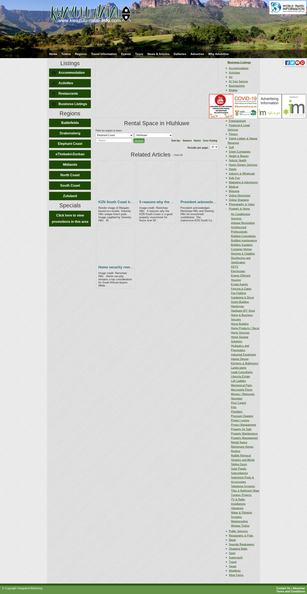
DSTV (234, 266)
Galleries (180, 54)
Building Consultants (243, 236)
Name (197, 140)
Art (230, 77)
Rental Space (239, 442)
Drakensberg (70, 133)
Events (126, 54)
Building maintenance (244, 240)
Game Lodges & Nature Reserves (242, 140)
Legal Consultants (242, 372)
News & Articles (158, 54)
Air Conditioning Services (240, 216)
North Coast (70, 175)
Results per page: (198, 147)
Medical (233, 186)
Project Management (243, 424)
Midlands (70, 164)
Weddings (235, 570)
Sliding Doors (239, 464)
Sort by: (176, 140)
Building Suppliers (242, 244)
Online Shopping (239, 199)
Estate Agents (239, 284)
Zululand (70, 196)
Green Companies (240, 151)
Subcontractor (239, 473)
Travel (232, 561)
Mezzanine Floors (241, 389)
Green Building (240, 301)
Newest (187, 140)
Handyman (237, 306)
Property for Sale (241, 429)
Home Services (240, 332)
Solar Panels (238, 468)
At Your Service (238, 81)
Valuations (237, 508)
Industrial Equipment (243, 354)
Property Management (244, 438)
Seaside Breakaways (241, 544)
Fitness (233, 134)
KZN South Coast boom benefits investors (133, 202)
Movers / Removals (243, 394)
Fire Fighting (238, 293)
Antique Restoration (243, 222)
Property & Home (239, 208)
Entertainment (237, 120)
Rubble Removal (241, 455)
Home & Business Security (242, 317)
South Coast (70, 185)
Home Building (240, 323)
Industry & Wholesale (242, 173)
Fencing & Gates (241, 288)
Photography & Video (242, 204)
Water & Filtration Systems (241, 515)
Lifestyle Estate (240, 376)
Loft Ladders (238, 380)
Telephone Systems (243, 486)
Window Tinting (240, 525)
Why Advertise (218, 54)
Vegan (232, 566)
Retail (232, 540)
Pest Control (238, 402)
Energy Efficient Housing (240, 278)
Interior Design (240, 359)
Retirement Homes (242, 446)
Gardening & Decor (242, 297)
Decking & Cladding (243, 253)
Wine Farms (236, 575)
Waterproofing (239, 521)
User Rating (210, 140)
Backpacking (237, 85)
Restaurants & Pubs (241, 535)
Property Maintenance (244, 433)
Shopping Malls (238, 548)
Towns (66, 54)
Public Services (238, 531)
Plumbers (236, 411)
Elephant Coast (70, 143)
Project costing (240, 420)
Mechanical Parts (241, 385)
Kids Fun (234, 178)
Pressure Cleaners (242, 416)
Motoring (234, 191)
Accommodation (71, 72)
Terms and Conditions (290, 591)
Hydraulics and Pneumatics (240, 348)
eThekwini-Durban (70, 154)
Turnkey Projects (241, 495)
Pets (234, 407)
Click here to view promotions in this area (70, 218)
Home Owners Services (243, 164)
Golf (231, 147)
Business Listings (72, 104)
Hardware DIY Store (243, 310)
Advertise (197, 54)
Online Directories (239, 195)
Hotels (233, 169)
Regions (81, 54)
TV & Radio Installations (238, 501)
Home (53, 54)
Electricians (238, 271)
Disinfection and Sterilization (240, 260)
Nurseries (236, 398)
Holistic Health (237, 160)
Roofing (235, 451)
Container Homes (241, 249)
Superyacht (236, 557)
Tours (139, 54)
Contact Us (283, 588)
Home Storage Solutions (239, 339)
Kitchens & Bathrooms (244, 363)
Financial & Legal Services (239, 127)
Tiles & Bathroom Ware (245, 490)
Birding (233, 90)
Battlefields (70, 123)
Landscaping (238, 367)
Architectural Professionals (239, 229)
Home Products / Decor (245, 328)
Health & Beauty (239, 156)
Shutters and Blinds (243, 459)
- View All (177, 155)
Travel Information (104, 54)
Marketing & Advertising (243, 182)
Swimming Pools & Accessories (242, 479)
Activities (65, 83)
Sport (232, 553)
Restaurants (68, 93)
